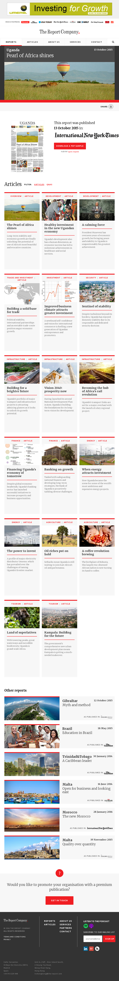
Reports (11, 42)
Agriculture (53, 522)
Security (91, 278)
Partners (66, 928)
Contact (96, 42)
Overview (15, 196)
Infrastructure (16, 359)
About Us (54, 42)
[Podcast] (91, 926)
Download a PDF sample (70, 146)
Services (75, 42)
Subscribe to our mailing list (99, 932)
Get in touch (59, 900)
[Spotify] (85, 926)
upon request (73, 152)
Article (29, 196)
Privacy (7, 939)
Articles (32, 42)
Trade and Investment (20, 278)
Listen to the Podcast (96, 921)
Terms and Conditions (15, 937)
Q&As (49, 184)
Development (53, 196)
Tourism (16, 604)
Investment (53, 278)
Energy (91, 441)
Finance (16, 441)
